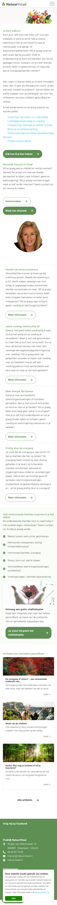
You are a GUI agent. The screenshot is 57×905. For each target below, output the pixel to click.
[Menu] (52, 3)
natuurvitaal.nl (15, 859)
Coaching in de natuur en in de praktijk (28, 117)
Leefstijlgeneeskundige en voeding (26, 121)
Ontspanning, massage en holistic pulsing (29, 125)
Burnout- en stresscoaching (21, 129)
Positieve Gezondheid (19, 141)
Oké (14, 898)
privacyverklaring (42, 892)
